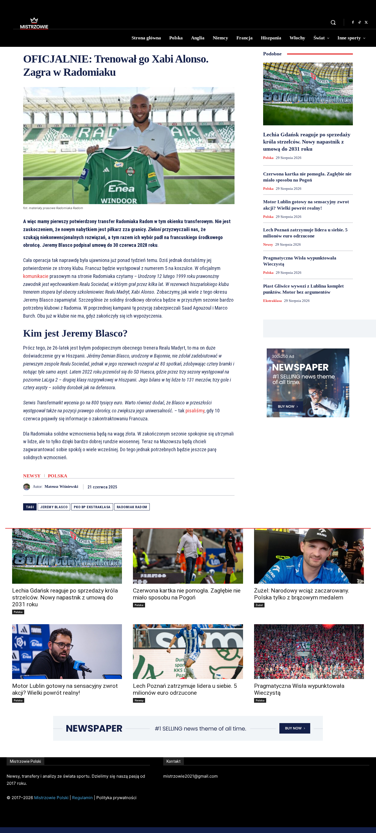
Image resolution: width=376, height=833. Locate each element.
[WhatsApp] (229, 486)
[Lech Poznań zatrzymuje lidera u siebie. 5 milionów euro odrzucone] (188, 651)
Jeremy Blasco (54, 507)
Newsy (32, 476)
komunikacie (35, 276)
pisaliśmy (195, 410)
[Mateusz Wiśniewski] (28, 486)
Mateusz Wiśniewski (61, 487)
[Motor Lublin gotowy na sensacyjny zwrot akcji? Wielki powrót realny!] (67, 651)
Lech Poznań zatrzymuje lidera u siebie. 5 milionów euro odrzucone (185, 689)
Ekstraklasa (272, 301)
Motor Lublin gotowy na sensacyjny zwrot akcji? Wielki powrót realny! (65, 689)
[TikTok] (359, 22)
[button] (333, 22)
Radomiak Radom (132, 507)
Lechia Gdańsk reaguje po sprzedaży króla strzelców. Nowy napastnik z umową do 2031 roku (306, 141)
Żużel (259, 605)
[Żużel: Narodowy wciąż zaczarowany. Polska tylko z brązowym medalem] (309, 556)
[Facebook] (353, 22)
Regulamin (82, 797)
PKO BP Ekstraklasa (92, 507)
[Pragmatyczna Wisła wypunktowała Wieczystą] (309, 651)
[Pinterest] (216, 486)
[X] (366, 22)
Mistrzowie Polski (51, 797)
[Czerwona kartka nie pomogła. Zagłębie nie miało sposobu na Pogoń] (188, 556)
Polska (57, 476)
